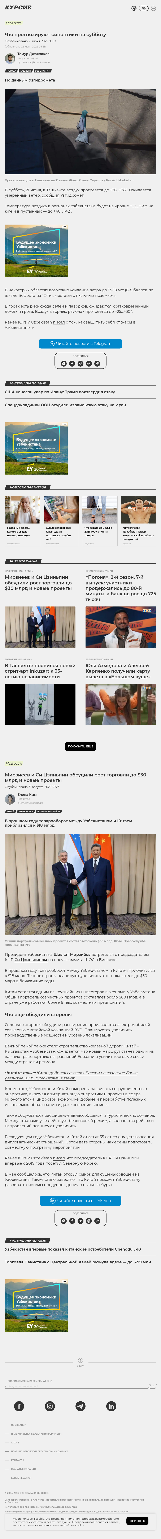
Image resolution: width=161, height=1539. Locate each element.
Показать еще (80, 746)
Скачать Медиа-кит (23, 1469)
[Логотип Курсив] (18, 7)
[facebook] (19, 1406)
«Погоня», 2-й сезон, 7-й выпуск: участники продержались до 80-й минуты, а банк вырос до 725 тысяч (121, 588)
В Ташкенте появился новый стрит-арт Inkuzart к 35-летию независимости (40, 671)
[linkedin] (111, 1406)
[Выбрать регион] (134, 8)
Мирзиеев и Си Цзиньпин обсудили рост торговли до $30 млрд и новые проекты (38, 582)
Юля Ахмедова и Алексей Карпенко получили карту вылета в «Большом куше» (118, 671)
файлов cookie (74, 1525)
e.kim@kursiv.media (30, 802)
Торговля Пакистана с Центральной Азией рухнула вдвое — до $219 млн (78, 1262)
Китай (10, 811)
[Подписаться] (153, 1386)
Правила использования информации (36, 1434)
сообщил (50, 195)
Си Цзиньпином (31, 960)
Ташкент (25, 71)
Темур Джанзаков (33, 54)
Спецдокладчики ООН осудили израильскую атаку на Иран (65, 405)
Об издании (18, 1425)
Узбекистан (42, 71)
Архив (15, 1443)
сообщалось (29, 1174)
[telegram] (80, 1406)
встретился (103, 954)
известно (66, 1179)
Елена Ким (27, 795)
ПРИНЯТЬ (137, 1521)
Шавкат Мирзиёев (48, 811)
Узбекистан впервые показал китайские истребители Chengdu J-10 (73, 1249)
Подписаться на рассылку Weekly (30, 1381)
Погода (11, 71)
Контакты (17, 1460)
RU (144, 8)
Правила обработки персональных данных (39, 1451)
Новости (13, 23)
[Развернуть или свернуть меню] (153, 8)
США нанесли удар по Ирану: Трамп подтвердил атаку (60, 392)
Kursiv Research (21, 1478)
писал (59, 322)
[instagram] (50, 1406)
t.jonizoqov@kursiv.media (33, 62)
